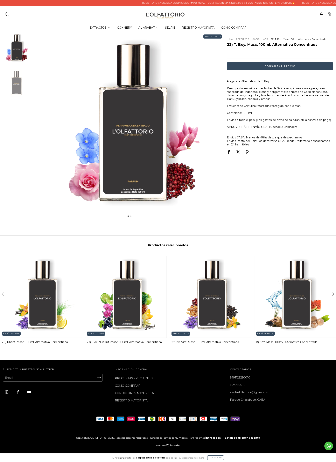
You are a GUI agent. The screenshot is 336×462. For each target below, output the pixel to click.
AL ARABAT (146, 27)
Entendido (215, 458)
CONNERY (124, 27)
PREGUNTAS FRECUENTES (134, 378)
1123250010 (237, 385)
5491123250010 (240, 377)
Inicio (230, 39)
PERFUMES (242, 39)
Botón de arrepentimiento (242, 437)
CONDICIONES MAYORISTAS (135, 393)
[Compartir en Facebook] (229, 152)
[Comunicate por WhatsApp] (328, 446)
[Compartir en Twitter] (238, 152)
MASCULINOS (260, 39)
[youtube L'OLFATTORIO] (29, 392)
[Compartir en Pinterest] (247, 152)
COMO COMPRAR (234, 27)
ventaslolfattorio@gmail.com (249, 392)
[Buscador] (7, 14)
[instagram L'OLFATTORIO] (7, 392)
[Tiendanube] (168, 445)
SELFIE (170, 27)
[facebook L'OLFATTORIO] (18, 392)
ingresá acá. (213, 437)
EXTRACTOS (98, 27)
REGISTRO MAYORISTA (198, 27)
